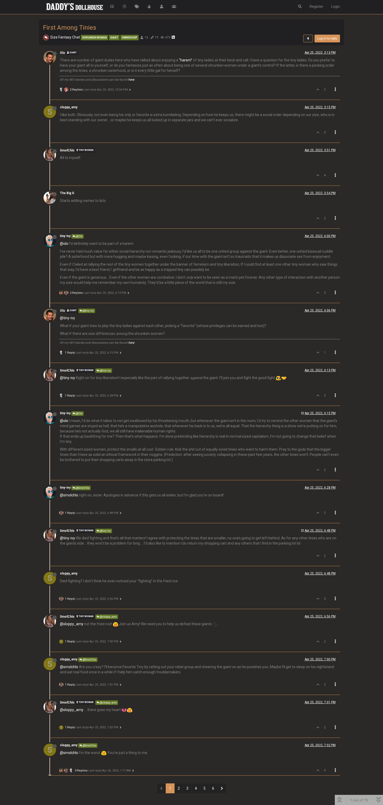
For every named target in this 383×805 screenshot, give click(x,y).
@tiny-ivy (88, 310)
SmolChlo (67, 150)
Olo (62, 53)
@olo (64, 243)
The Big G (67, 193)
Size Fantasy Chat (65, 37)
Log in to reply (327, 38)
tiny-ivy (65, 236)
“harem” (185, 60)
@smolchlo (69, 495)
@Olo (78, 236)
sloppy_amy (68, 107)
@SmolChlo (82, 488)
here (131, 79)
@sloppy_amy (108, 616)
